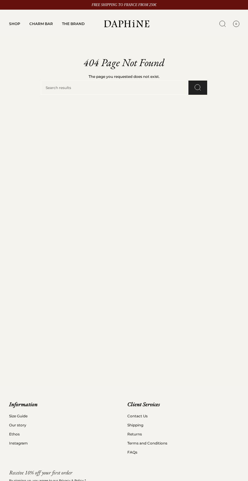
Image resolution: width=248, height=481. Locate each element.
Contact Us (137, 416)
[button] (15, 24)
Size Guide (18, 416)
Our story (17, 425)
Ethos (14, 434)
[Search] (197, 88)
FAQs (132, 452)
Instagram (18, 443)
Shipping (135, 425)
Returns (134, 434)
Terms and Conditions (147, 443)
